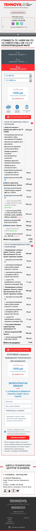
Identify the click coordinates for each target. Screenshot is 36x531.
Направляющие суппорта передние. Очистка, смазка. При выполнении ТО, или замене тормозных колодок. (13, 290)
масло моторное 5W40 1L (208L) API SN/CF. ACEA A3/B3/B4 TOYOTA (13, 204)
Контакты (26, 517)
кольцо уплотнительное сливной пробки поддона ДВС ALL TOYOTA (13, 190)
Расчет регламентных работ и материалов (16, 123)
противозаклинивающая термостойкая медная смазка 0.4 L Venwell (13, 267)
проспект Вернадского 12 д (19, 27)
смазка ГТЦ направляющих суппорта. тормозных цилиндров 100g (13, 282)
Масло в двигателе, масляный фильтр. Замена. (12, 184)
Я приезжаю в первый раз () (18, 393)
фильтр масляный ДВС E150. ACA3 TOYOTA (12, 221)
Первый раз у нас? (19, 98)
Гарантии (9, 521)
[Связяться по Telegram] (21, 23)
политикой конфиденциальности (16, 434)
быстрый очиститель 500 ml (13, 179)
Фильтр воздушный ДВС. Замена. (12, 333)
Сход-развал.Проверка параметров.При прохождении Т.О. (12, 326)
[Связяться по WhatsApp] (17, 23)
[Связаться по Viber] (13, 23)
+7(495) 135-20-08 (18, 20)
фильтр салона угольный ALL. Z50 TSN (13, 235)
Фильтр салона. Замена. (13, 226)
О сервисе (9, 517)
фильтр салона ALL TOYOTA (11, 230)
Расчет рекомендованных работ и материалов (17, 246)
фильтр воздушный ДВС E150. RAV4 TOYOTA (13, 338)
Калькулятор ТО (9, 523)
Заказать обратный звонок (18, 12)
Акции (9, 519)
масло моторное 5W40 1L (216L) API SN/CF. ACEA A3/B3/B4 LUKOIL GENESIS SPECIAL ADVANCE (13, 214)
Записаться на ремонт (18, 437)
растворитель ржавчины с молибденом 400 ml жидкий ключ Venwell (13, 172)
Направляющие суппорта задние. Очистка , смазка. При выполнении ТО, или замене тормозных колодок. (13, 253)
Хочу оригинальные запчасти (19, 117)
